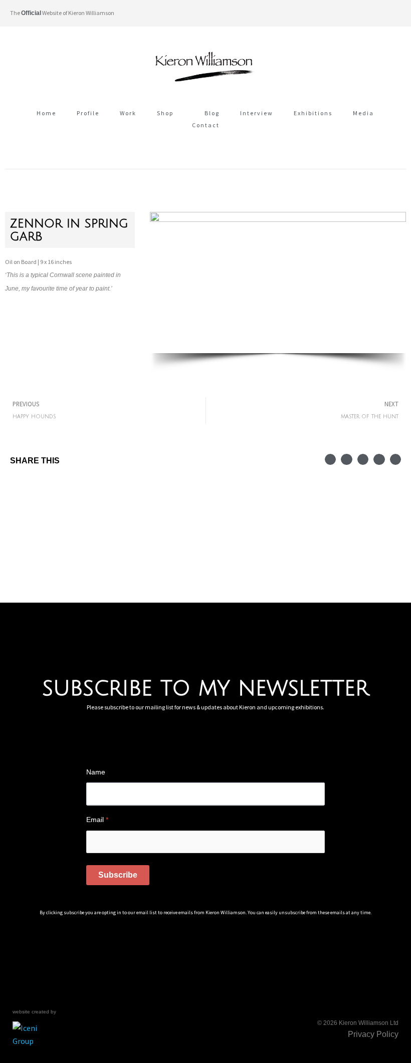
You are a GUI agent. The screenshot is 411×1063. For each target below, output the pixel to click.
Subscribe (117, 875)
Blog (212, 113)
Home (46, 113)
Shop (165, 113)
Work (128, 113)
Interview (256, 113)
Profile (88, 113)
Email (97, 820)
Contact (206, 125)
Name (95, 772)
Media (363, 113)
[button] (392, 13)
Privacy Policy (373, 1034)
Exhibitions (313, 113)
